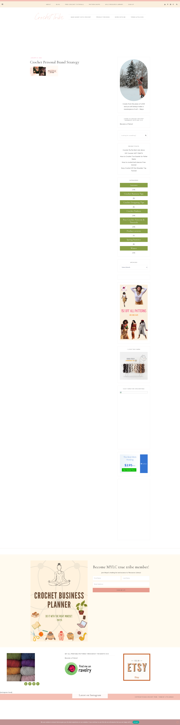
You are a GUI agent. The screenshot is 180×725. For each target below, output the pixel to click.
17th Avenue (169, 697)
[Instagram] (171, 2)
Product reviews (134, 231)
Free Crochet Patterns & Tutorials (134, 221)
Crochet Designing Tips (133, 202)
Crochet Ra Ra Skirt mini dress (134, 150)
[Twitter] (165, 2)
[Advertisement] (90, 41)
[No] (178, 722)
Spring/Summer (134, 239)
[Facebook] (173, 2)
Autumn (134, 185)
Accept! (136, 722)
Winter (134, 248)
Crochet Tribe (49, 18)
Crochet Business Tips (133, 194)
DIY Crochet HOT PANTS (134, 153)
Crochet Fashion (134, 211)
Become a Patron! (126, 124)
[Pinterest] (168, 2)
